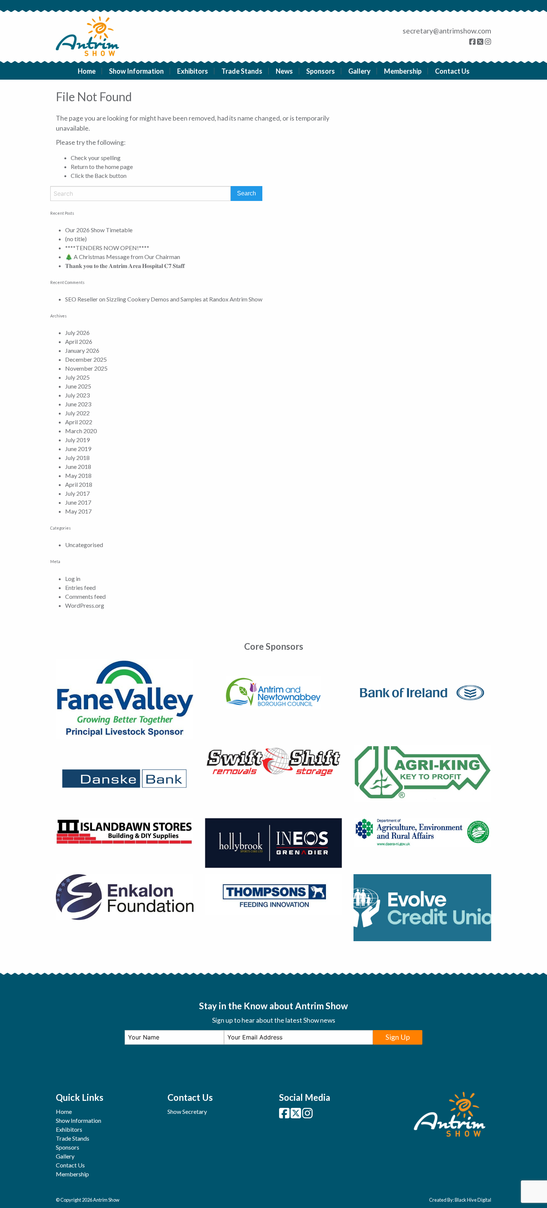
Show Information (136, 71)
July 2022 (77, 412)
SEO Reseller (81, 299)
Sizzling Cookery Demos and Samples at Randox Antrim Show (184, 299)
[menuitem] (87, 71)
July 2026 (77, 332)
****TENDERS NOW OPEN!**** (107, 247)
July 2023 (77, 395)
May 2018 (78, 475)
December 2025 (86, 359)
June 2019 (78, 448)
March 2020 (81, 430)
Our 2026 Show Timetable (98, 229)
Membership (403, 71)
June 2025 (78, 386)
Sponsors (320, 71)
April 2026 (78, 341)
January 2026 (82, 350)
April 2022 (78, 421)
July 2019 (77, 439)
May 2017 (78, 511)
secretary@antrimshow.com (447, 30)
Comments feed (85, 596)
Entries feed (80, 587)
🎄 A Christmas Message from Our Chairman (122, 256)
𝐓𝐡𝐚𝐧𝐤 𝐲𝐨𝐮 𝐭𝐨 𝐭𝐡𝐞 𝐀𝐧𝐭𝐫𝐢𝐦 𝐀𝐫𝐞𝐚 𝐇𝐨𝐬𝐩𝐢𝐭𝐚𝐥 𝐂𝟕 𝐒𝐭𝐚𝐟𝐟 (125, 265)
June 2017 (78, 502)
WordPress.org (84, 605)
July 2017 (77, 493)
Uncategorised (84, 544)
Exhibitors (192, 71)
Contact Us (452, 71)
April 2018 (78, 484)
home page (119, 166)
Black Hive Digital (473, 1200)
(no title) (76, 238)
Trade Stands (241, 71)
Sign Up (398, 1037)
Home (87, 71)
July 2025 (77, 377)
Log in (72, 578)
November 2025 (86, 368)
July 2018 (77, 457)
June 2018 (78, 466)
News (284, 71)
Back (101, 175)
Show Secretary (187, 1111)
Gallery (359, 71)
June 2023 (78, 404)
